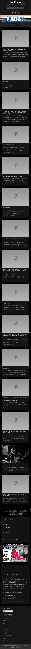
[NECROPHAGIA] (15, 71)
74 (27, 511)
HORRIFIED (6, 303)
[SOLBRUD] (15, 454)
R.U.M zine (15, 2)
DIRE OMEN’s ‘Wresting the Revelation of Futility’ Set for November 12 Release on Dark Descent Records (15, 336)
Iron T (6, 598)
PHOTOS (7, 533)
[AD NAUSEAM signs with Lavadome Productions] (15, 38)
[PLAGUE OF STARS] (15, 134)
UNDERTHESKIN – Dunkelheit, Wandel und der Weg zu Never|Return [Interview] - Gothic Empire (15, 581)
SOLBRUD (6, 465)
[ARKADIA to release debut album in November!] (15, 421)
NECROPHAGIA (7, 81)
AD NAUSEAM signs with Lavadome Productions (14, 49)
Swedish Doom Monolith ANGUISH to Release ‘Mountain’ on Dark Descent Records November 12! (15, 399)
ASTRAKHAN (6, 207)
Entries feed (7, 635)
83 (16, 513)
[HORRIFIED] (15, 292)
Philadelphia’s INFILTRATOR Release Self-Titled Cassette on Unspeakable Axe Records (15, 112)
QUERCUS (10, 595)
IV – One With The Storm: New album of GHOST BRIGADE (14, 239)
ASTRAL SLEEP (12, 598)
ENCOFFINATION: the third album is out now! (14, 495)
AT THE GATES (7, 368)
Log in (5, 633)
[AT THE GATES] (15, 357)
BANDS (6, 524)
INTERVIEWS (8, 527)
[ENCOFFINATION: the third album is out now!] (15, 484)
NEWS (6, 530)
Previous (6, 511)
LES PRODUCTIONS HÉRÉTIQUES (16, 601)
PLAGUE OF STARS (8, 145)
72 (20, 511)
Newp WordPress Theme (13, 645)
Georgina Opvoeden (10, 592)
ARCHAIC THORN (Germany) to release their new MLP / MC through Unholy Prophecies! (15, 271)
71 (16, 511)
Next (20, 513)
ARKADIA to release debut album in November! (14, 432)
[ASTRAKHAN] (15, 197)
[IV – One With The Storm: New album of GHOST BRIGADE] (15, 228)
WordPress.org (8, 641)
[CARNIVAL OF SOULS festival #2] (15, 165)
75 (10, 513)
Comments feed (8, 638)
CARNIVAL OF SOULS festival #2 (12, 176)
